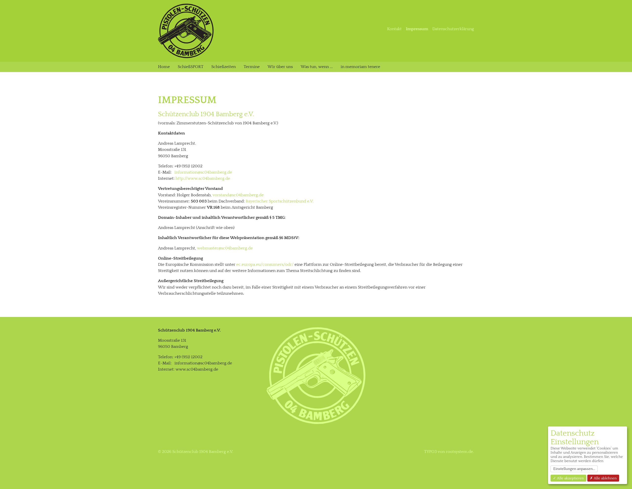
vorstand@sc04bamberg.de (238, 195)
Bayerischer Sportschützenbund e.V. (280, 201)
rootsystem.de (459, 451)
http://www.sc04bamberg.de (203, 178)
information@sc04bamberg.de (203, 172)
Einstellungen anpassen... (574, 469)
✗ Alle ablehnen (603, 478)
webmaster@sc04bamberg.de (225, 248)
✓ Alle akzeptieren (568, 478)
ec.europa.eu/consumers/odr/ (265, 264)
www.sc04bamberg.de (197, 369)
